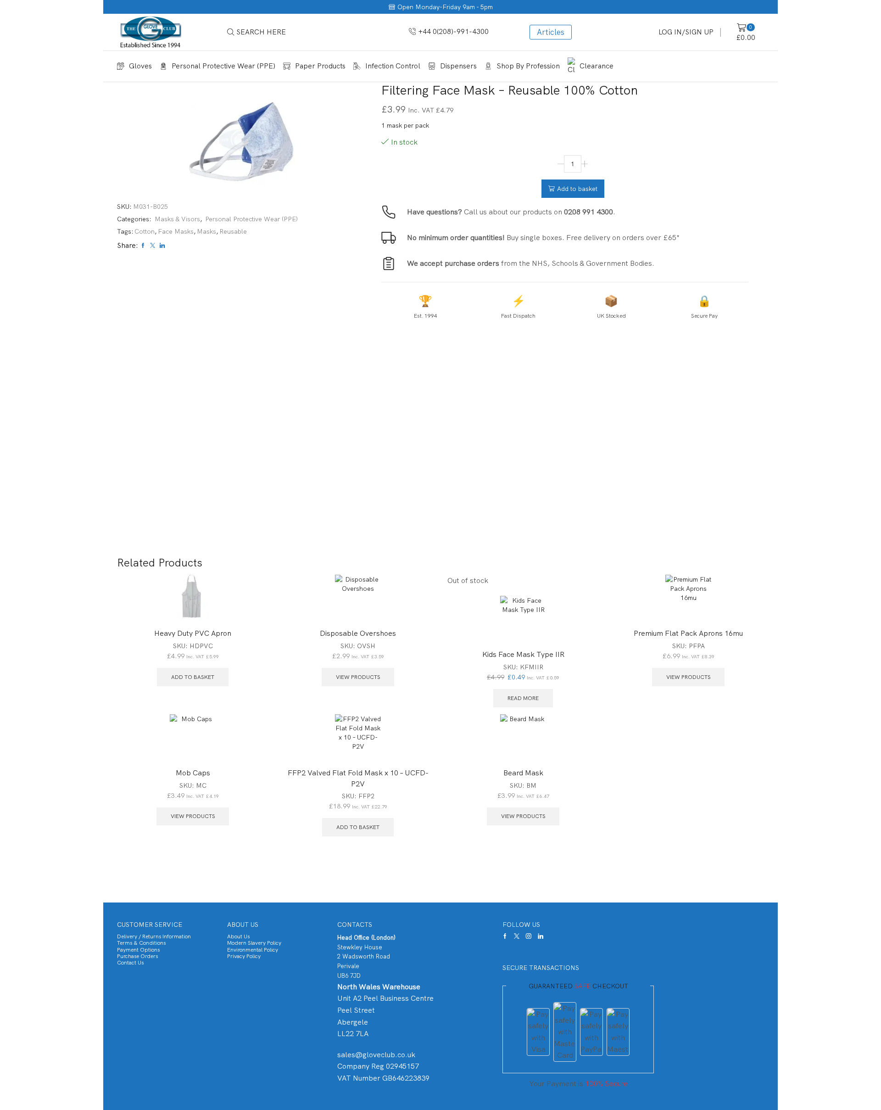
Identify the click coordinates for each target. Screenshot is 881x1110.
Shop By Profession (528, 66)
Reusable (233, 231)
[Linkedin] (540, 936)
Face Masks (176, 231)
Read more (523, 698)
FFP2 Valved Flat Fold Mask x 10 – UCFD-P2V (358, 778)
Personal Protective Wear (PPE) (223, 66)
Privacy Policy (244, 956)
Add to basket (577, 189)
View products (358, 677)
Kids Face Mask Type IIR (523, 654)
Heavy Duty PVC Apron (192, 633)
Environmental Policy (252, 949)
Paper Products (320, 66)
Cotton (144, 231)
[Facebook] (504, 936)
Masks (206, 231)
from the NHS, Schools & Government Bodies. (530, 263)
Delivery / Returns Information (154, 936)
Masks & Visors (177, 219)
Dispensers (458, 66)
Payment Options (138, 949)
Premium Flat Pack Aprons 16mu (688, 633)
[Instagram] (528, 936)
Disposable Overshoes (358, 633)
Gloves (140, 66)
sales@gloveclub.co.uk (376, 1055)
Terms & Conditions (141, 943)
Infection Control (392, 66)
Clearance (596, 66)
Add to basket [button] (192, 677)
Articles (550, 32)
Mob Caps (193, 773)
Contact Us (130, 962)
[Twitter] (516, 936)
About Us (238, 936)
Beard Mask (523, 773)
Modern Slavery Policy (254, 943)
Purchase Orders (137, 956)
